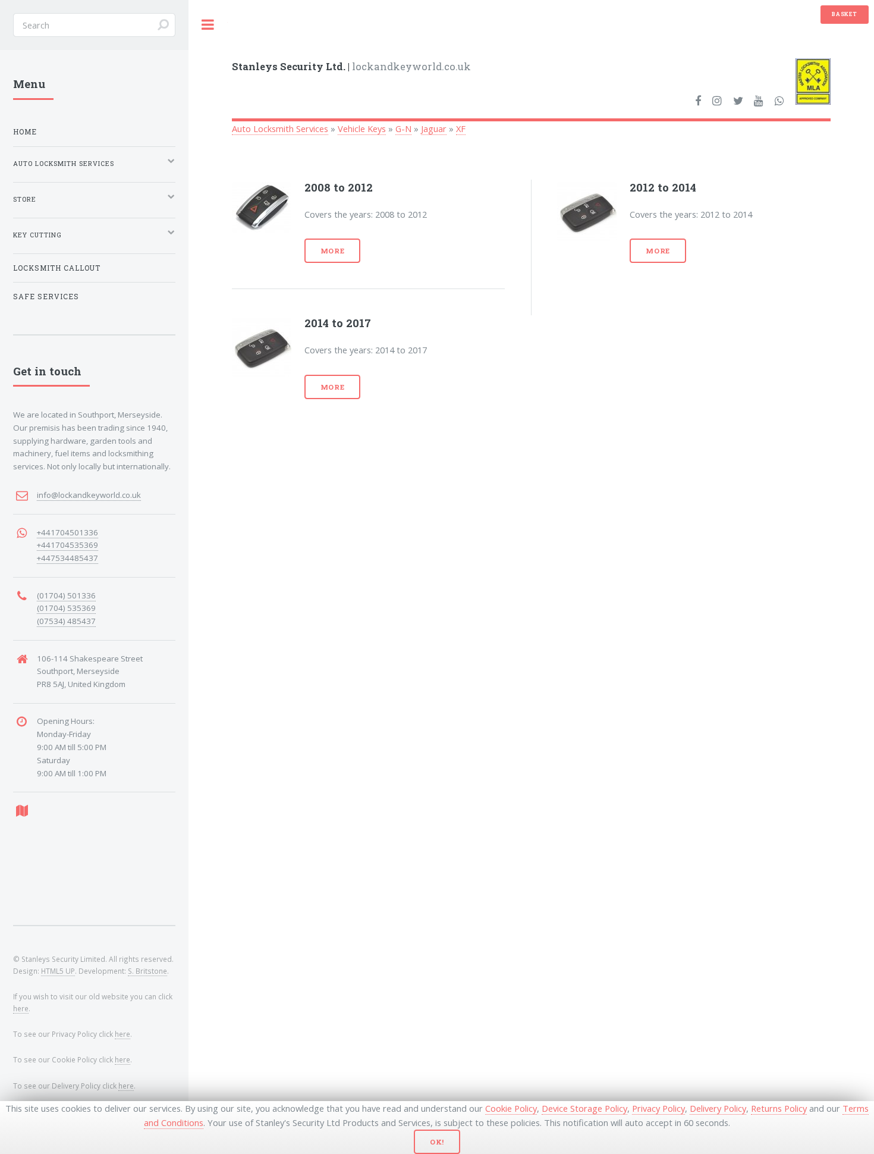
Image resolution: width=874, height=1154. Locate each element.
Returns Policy (779, 1108)
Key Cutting (37, 235)
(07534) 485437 (66, 621)
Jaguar (434, 128)
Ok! (437, 1141)
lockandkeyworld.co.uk (351, 66)
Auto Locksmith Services (280, 128)
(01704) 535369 (66, 608)
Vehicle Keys (362, 128)
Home (25, 131)
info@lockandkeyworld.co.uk (89, 495)
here (21, 1008)
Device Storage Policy (584, 1108)
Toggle (208, 24)
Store (24, 199)
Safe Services (46, 296)
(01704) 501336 (66, 595)
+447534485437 (67, 558)
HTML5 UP (58, 971)
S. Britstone (147, 971)
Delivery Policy (718, 1108)
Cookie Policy (511, 1108)
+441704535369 (67, 545)
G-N (403, 128)
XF (461, 128)
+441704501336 (67, 532)
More (332, 250)
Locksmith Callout (56, 268)
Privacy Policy (658, 1108)
